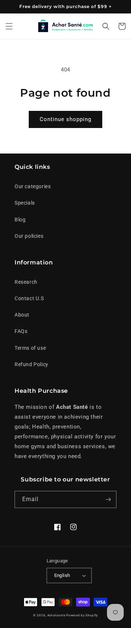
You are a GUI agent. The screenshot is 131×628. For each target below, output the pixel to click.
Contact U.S (29, 298)
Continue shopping (65, 119)
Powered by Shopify (82, 615)
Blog (20, 219)
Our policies (29, 236)
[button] (9, 26)
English (62, 575)
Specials (25, 203)
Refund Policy (31, 364)
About (22, 315)
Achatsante (56, 615)
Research (26, 282)
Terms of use (30, 348)
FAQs (21, 331)
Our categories (33, 186)
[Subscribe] (108, 499)
